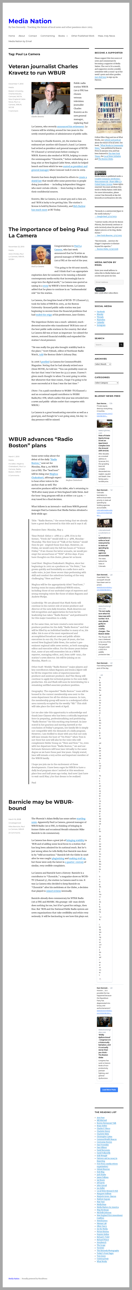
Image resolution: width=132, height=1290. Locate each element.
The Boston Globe (105, 159)
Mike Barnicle (14, 826)
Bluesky (100, 314)
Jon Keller (101, 1188)
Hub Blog (100, 1172)
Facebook (101, 312)
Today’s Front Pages (105, 1253)
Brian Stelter (102, 1126)
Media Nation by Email (20, 41)
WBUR (18, 105)
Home (12, 36)
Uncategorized (15, 823)
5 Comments (14, 475)
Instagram (101, 325)
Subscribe (100, 289)
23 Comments (14, 833)
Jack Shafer (101, 1175)
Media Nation (30, 21)
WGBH (11, 259)
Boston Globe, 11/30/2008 (107, 249)
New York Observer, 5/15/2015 (109, 235)
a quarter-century (74, 862)
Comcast (12, 96)
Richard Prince (103, 1240)
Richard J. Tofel (103, 1237)
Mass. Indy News (106, 36)
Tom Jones (101, 1256)
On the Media (102, 1229)
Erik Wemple (102, 1156)
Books (61, 36)
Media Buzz (101, 1204)
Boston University (16, 91)
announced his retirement (70, 126)
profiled (45, 361)
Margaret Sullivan (104, 1194)
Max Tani (101, 1202)
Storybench (101, 1242)
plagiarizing (58, 858)
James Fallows (103, 1177)
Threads (100, 317)
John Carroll (102, 1185)
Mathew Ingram (103, 1199)
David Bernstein (103, 1150)
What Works (102, 1261)
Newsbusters (102, 1221)
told (41, 354)
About (22, 36)
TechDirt (100, 1248)
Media (11, 87)
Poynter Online (103, 1234)
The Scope (101, 1245)
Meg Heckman (103, 1210)
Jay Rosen (101, 1180)
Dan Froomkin (103, 1145)
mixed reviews (53, 891)
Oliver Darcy (102, 1226)
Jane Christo (14, 254)
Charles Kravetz (15, 94)
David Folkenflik (103, 1153)
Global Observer (103, 1169)
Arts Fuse (101, 1118)
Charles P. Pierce (103, 1128)
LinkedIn (100, 322)
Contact (33, 36)
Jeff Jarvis (101, 1183)
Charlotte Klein (103, 1134)
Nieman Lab (102, 1223)
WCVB (11, 107)
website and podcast (112, 140)
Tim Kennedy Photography (108, 1251)
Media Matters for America (108, 1207)
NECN (19, 96)
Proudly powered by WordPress (34, 1279)
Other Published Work (82, 36)
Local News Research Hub (107, 1191)
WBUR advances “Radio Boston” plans (41, 442)
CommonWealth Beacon (107, 1139)
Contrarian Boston (104, 1142)
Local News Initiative (112, 156)
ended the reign (44, 314)
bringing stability (75, 840)
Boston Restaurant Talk (106, 1123)
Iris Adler (12, 464)
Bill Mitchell (102, 1120)
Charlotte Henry (103, 1131)
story (45, 285)
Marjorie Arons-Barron (106, 1196)
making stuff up (77, 858)
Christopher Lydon (104, 1137)
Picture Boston (103, 1232)
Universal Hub (103, 1259)
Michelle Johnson (104, 1213)
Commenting (48, 36)
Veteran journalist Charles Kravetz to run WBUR (43, 69)
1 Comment (13, 111)
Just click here (100, 77)
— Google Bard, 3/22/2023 (106, 216)
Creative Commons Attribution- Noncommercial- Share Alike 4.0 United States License (108, 181)
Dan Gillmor (102, 1147)
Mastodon (101, 320)
